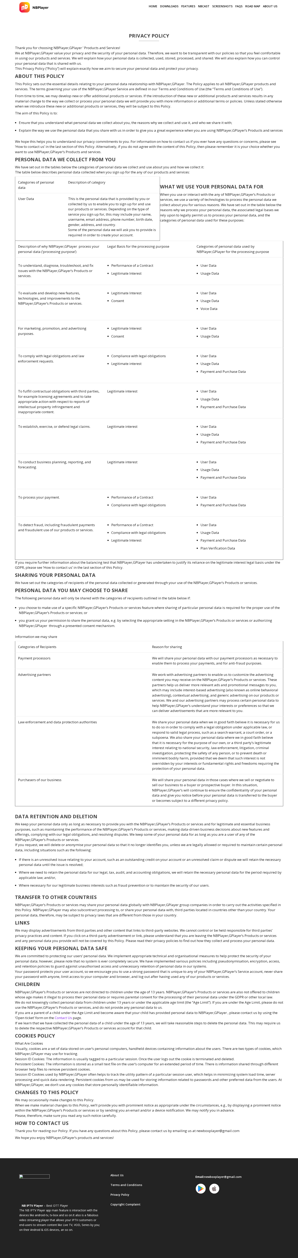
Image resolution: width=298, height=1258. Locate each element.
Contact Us (63, 1017)
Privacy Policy (119, 1195)
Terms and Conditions (126, 1185)
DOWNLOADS (169, 6)
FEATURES (188, 6)
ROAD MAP (252, 6)
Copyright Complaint (125, 1204)
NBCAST (203, 6)
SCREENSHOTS (222, 6)
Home (153, 6)
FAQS (238, 6)
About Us (270, 6)
